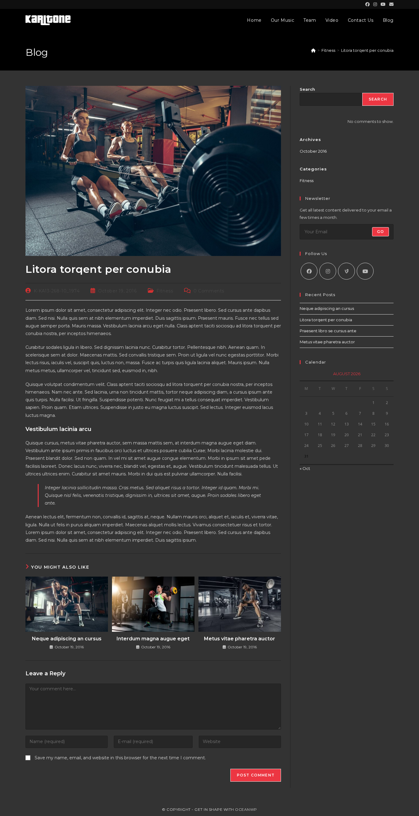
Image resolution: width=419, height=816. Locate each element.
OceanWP (246, 809)
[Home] (313, 50)
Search (307, 89)
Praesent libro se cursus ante (328, 330)
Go (380, 231)
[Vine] (346, 271)
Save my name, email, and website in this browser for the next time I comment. (120, 758)
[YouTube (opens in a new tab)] (383, 4)
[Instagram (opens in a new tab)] (375, 4)
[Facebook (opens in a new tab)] (367, 4)
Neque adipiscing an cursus (67, 639)
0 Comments (209, 291)
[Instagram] (327, 271)
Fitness (164, 291)
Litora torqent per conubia (367, 50)
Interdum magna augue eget (153, 639)
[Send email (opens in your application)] (390, 4)
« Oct (305, 468)
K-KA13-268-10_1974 (57, 291)
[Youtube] (365, 271)
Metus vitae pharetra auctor (239, 639)
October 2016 (313, 151)
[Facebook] (309, 271)
